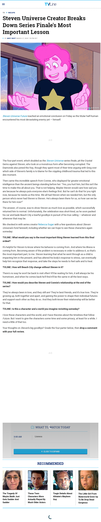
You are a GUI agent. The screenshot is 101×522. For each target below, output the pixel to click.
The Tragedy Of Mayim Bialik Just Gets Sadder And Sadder (11, 498)
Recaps (11, 12)
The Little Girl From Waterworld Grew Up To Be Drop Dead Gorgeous (88, 498)
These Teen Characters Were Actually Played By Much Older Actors (37, 498)
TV (4, 12)
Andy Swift (11, 38)
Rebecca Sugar (46, 224)
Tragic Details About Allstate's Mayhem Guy (62, 496)
